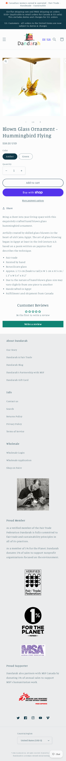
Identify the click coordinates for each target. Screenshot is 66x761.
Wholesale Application (18, 460)
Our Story (11, 349)
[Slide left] (25, 122)
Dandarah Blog (14, 364)
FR (43, 39)
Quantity (7, 164)
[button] (4, 39)
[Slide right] (40, 122)
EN (49, 39)
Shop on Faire (14, 467)
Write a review (33, 324)
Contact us (12, 401)
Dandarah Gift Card (17, 380)
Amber (10, 156)
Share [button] (9, 208)
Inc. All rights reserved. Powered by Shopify (39, 753)
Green (25, 156)
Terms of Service (15, 431)
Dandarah (19, 753)
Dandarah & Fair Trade (19, 357)
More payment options (33, 200)
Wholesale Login (15, 452)
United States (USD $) (31, 740)
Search (10, 408)
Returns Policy (14, 416)
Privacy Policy (14, 424)
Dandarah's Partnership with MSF (25, 372)
